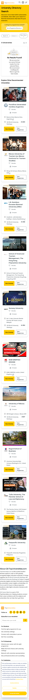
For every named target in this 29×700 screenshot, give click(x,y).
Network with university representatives (13, 653)
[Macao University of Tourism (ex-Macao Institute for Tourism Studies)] (6, 154)
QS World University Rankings (16, 577)
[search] (19, 2)
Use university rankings (8, 632)
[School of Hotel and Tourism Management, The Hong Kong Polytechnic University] (6, 254)
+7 (24, 219)
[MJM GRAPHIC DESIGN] (6, 360)
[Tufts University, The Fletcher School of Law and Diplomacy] (6, 495)
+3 (13, 119)
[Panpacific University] (6, 543)
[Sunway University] (6, 309)
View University (9, 129)
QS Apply (9, 585)
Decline (14, 688)
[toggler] (26, 2)
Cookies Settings (14, 683)
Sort (24, 43)
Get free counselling (7, 637)
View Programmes (20, 129)
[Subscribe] (25, 620)
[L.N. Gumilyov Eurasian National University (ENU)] (6, 203)
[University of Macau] (6, 404)
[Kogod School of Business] (6, 449)
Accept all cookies (14, 693)
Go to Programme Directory (14, 28)
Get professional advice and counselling (12, 656)
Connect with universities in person (11, 634)
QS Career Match (5, 592)
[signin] (23, 2)
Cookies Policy (19, 679)
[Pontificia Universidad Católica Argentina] (6, 105)
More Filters (23, 35)
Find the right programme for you (11, 629)
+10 (13, 374)
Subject (14, 36)
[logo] (7, 2)
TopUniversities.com (6, 571)
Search (5, 36)
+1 (9, 173)
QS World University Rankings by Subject (12, 579)
